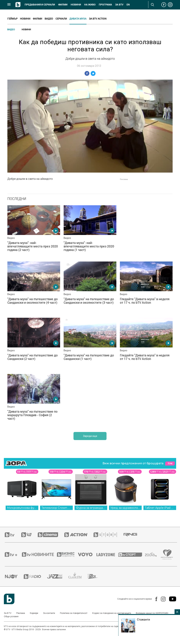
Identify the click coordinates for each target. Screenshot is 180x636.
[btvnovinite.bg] (39, 554)
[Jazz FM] (57, 576)
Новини (76, 4)
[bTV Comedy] (29, 534)
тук (170, 463)
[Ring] (133, 535)
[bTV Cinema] (51, 534)
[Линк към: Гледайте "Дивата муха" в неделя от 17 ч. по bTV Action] (146, 287)
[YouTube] (171, 598)
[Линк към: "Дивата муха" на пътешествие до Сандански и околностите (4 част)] (33, 287)
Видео (49, 18)
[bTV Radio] (35, 576)
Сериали (61, 18)
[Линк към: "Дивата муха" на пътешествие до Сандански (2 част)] (33, 344)
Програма (105, 4)
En (128, 4)
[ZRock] (96, 576)
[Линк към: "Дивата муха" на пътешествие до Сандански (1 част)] (90, 344)
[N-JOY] (14, 576)
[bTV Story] (108, 534)
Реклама (20, 613)
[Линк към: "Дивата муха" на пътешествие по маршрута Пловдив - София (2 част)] (33, 400)
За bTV (119, 4)
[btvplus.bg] (13, 554)
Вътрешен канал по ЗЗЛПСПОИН (152, 613)
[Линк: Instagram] (161, 599)
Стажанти (143, 619)
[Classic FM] (78, 576)
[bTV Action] (79, 534)
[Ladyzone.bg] (107, 554)
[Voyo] (87, 554)
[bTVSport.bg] (131, 554)
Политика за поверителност (73, 613)
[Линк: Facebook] (154, 599)
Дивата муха (77, 18)
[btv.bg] (13, 534)
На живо (90, 4)
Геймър (12, 18)
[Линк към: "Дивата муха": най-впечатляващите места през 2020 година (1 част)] (90, 231)
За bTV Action (98, 18)
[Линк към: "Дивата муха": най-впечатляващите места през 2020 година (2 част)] (33, 231)
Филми (63, 4)
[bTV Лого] (9, 599)
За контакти (49, 613)
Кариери (34, 613)
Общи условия (11, 616)
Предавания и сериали (40, 4)
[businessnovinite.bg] (67, 554)
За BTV (7, 613)
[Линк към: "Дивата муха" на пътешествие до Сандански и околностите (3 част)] (90, 287)
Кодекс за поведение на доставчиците (111, 613)
